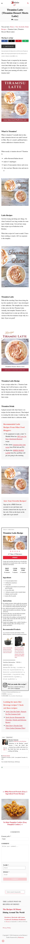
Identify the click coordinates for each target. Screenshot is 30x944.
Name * (6, 865)
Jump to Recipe (9, 46)
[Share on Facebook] (4, 41)
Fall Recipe (17, 762)
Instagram (17, 688)
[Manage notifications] (3, 941)
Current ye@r (6, 836)
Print (15, 557)
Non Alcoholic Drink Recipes (7, 762)
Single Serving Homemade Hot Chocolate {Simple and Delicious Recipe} (16, 719)
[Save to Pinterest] (18, 41)
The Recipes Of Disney (12, 909)
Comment (5, 843)
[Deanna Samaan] (5, 746)
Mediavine (21, 937)
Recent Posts (9, 737)
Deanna (8, 921)
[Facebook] (4, 749)
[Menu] (2, 3)
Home (12, 27)
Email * (6, 872)
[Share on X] (11, 41)
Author (3, 737)
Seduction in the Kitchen (20, 741)
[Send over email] (25, 41)
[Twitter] (6, 749)
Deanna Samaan (13, 740)
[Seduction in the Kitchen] (15, 3)
